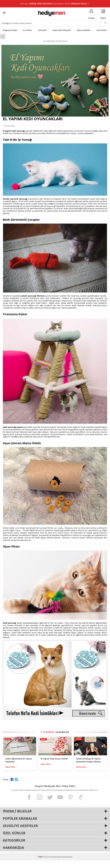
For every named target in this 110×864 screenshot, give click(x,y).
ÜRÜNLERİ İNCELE (79, 4)
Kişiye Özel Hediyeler (62, 30)
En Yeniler (27, 30)
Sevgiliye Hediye (10, 30)
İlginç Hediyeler (84, 30)
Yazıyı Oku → (11, 767)
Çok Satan (42, 30)
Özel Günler (102, 30)
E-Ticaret (46, 857)
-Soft (40, 857)
